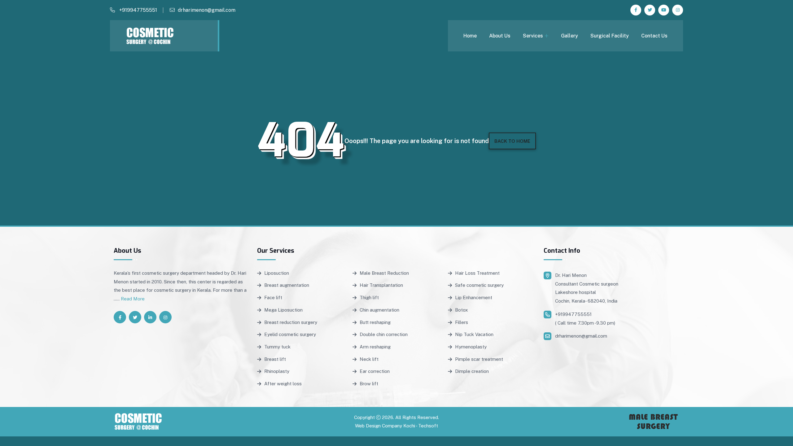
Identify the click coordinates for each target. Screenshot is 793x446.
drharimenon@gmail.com (206, 10)
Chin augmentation (379, 310)
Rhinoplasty (276, 371)
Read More (133, 298)
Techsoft (428, 425)
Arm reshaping (375, 346)
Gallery (569, 36)
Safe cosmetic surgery (479, 285)
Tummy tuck (277, 346)
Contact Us (654, 36)
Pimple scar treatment (479, 359)
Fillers (461, 322)
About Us (499, 36)
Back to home (512, 141)
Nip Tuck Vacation (474, 334)
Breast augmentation (286, 285)
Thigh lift (369, 297)
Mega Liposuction (283, 310)
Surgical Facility (609, 36)
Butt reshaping (375, 322)
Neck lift (369, 359)
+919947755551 (137, 10)
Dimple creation (472, 371)
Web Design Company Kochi (385, 425)
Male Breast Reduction (384, 273)
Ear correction (375, 371)
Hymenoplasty (471, 346)
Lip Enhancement (473, 297)
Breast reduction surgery (290, 322)
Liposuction (276, 273)
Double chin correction (384, 334)
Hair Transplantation (381, 285)
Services (533, 36)
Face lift (273, 297)
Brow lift (369, 383)
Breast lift (275, 359)
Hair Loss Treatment (477, 273)
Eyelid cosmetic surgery (290, 334)
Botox (461, 310)
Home (470, 36)
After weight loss (283, 383)
